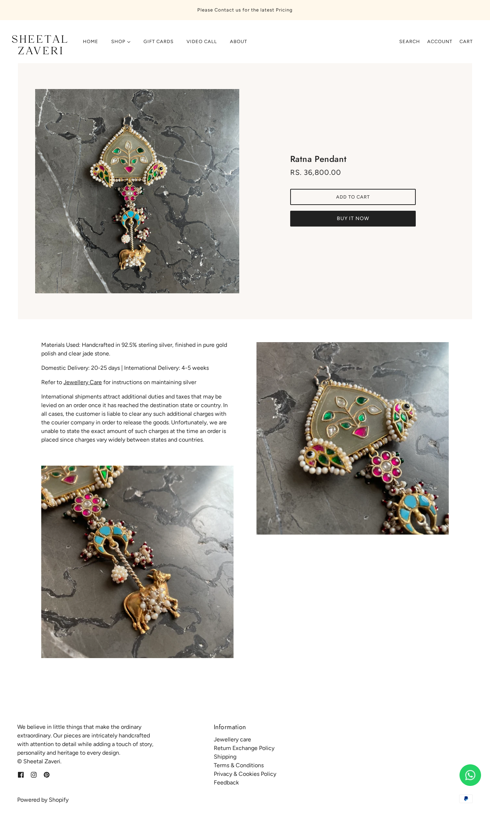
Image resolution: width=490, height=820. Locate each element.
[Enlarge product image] (137, 191)
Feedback (226, 782)
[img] (20, 774)
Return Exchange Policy (244, 748)
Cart (466, 41)
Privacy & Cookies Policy (245, 773)
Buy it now (353, 218)
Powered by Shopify (43, 799)
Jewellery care (232, 739)
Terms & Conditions (239, 765)
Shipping (225, 756)
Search (409, 41)
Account (439, 41)
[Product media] (137, 562)
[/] (38, 45)
